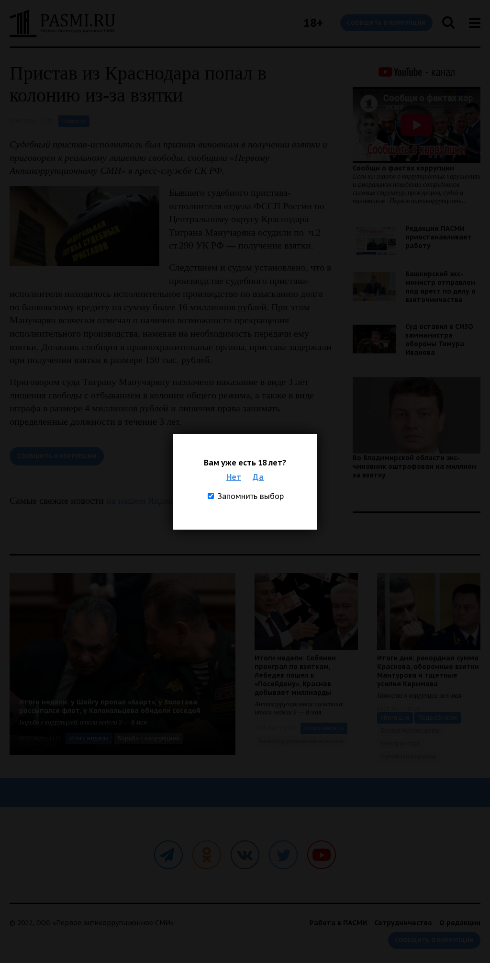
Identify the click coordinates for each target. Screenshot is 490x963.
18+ (313, 22)
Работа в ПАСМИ (338, 922)
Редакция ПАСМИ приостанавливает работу (438, 237)
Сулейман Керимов (408, 756)
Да (258, 477)
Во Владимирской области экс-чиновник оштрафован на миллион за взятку (414, 466)
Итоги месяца (324, 728)
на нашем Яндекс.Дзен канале (168, 500)
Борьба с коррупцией (148, 738)
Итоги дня (395, 717)
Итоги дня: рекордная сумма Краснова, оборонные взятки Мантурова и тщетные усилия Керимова (428, 671)
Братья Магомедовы (410, 730)
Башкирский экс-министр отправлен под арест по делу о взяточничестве (440, 287)
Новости (74, 121)
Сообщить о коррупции (386, 22)
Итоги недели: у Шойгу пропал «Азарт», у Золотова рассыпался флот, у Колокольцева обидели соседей (109, 706)
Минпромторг (400, 743)
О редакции (459, 922)
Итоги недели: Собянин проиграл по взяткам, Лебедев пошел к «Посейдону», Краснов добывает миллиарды (295, 675)
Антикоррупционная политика (301, 741)
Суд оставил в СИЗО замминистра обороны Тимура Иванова (439, 339)
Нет (233, 477)
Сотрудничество (403, 922)
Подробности (437, 717)
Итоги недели (89, 738)
